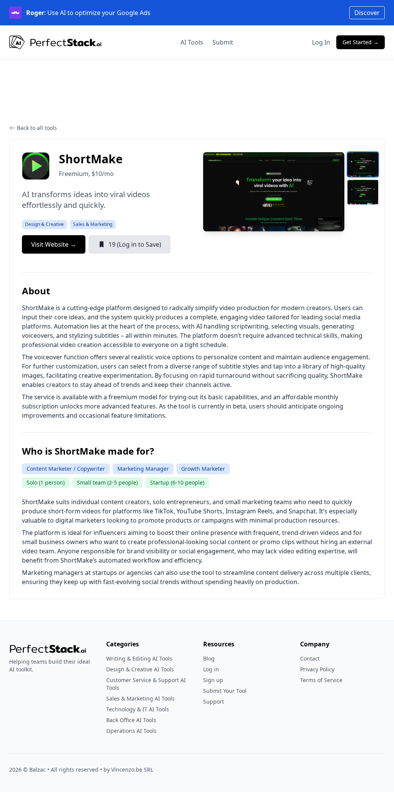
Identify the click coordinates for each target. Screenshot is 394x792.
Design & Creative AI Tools (140, 669)
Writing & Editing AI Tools (139, 658)
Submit (222, 42)
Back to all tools (37, 127)
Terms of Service (321, 680)
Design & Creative (44, 224)
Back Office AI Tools (131, 720)
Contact (310, 658)
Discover (367, 12)
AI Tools (191, 42)
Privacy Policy (317, 669)
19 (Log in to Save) (135, 244)
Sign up (213, 680)
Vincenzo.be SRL (132, 769)
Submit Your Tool (225, 690)
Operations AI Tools (131, 730)
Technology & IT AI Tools (137, 709)
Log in (211, 669)
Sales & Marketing (92, 224)
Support (213, 701)
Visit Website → (53, 244)
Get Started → (360, 42)
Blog (209, 658)
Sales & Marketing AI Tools (140, 698)
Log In (321, 42)
